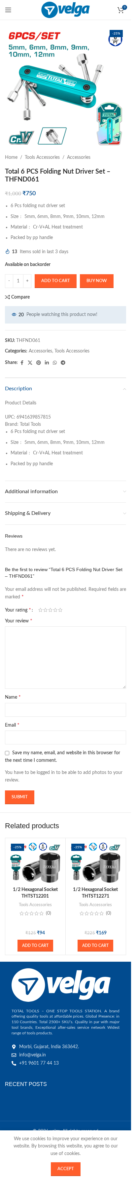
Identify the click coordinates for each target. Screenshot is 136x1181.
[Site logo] (65, 10)
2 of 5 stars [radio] (45, 610)
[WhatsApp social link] (55, 363)
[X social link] (30, 363)
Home (11, 157)
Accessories (78, 157)
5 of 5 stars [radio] (60, 610)
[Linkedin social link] (47, 363)
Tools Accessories (42, 157)
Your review (18, 620)
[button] (35, 946)
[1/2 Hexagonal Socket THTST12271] (95, 862)
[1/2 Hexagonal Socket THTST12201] (35, 862)
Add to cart (55, 281)
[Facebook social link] (22, 363)
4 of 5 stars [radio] (55, 610)
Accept (65, 1169)
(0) (48, 913)
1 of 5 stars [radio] (40, 610)
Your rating (18, 610)
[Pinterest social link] (38, 363)
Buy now (96, 281)
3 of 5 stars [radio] (50, 610)
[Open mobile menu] (8, 9)
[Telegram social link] (63, 363)
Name (13, 697)
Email (12, 725)
